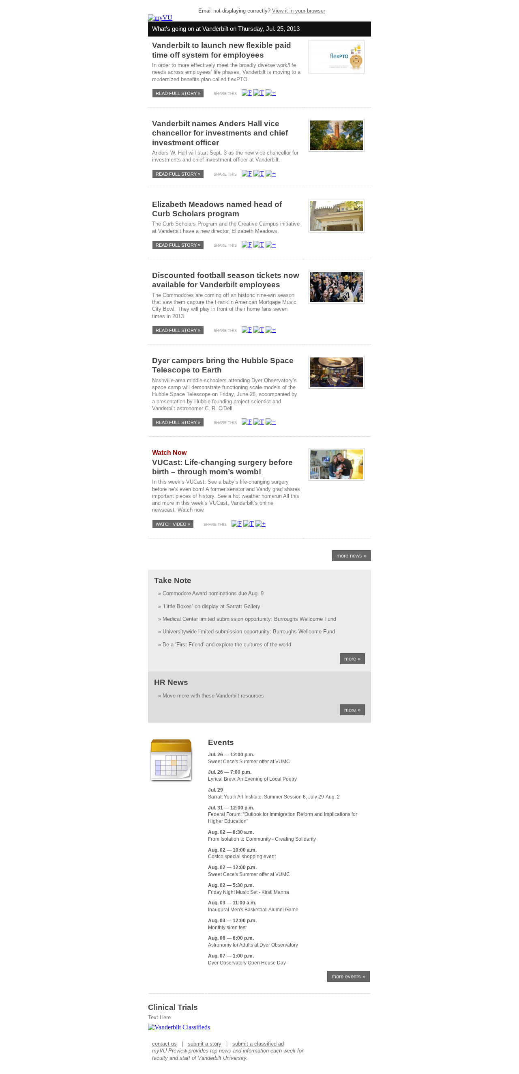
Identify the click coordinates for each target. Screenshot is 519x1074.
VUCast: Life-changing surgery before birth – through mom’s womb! (222, 462)
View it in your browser (298, 11)
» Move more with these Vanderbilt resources (211, 696)
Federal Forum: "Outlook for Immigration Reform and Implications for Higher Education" (282, 814)
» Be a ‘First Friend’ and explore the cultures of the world (224, 644)
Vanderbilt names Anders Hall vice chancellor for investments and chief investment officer (220, 133)
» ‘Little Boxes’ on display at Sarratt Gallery (209, 606)
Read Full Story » (178, 93)
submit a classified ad (258, 1044)
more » (352, 659)
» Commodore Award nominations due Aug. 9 (211, 593)
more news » (352, 556)
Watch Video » (173, 524)
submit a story (204, 1044)
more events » (348, 976)
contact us (164, 1044)
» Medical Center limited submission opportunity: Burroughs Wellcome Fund (247, 619)
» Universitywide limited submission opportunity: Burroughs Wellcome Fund (246, 631)
